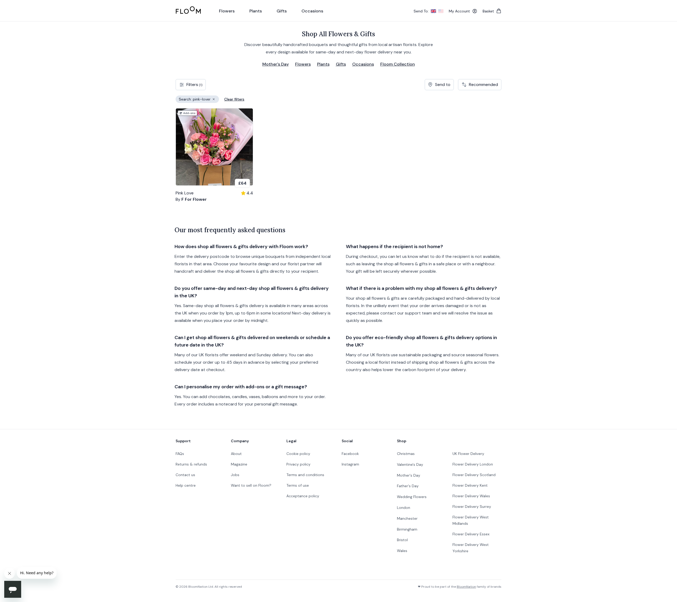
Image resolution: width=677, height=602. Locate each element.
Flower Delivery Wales (471, 496)
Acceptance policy (302, 496)
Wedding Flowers (412, 496)
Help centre (186, 485)
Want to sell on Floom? (251, 485)
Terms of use (297, 485)
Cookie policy (298, 453)
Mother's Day (275, 64)
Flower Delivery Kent (470, 485)
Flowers (303, 64)
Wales (402, 550)
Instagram (350, 464)
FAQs (180, 453)
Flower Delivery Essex (471, 534)
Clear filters (234, 99)
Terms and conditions (305, 474)
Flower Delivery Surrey (471, 506)
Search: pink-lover (199, 100)
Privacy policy (298, 464)
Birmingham (407, 529)
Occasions (363, 64)
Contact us (185, 474)
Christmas (406, 453)
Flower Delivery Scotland (474, 474)
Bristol (402, 539)
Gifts (341, 64)
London (403, 507)
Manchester (407, 518)
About (236, 453)
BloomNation (466, 587)
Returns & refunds (191, 464)
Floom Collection (397, 64)
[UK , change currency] (433, 11)
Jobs (235, 474)
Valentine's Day (410, 464)
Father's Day (408, 486)
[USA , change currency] (440, 11)
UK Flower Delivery (468, 453)
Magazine (239, 464)
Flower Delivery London (472, 464)
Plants (323, 64)
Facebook (350, 453)
